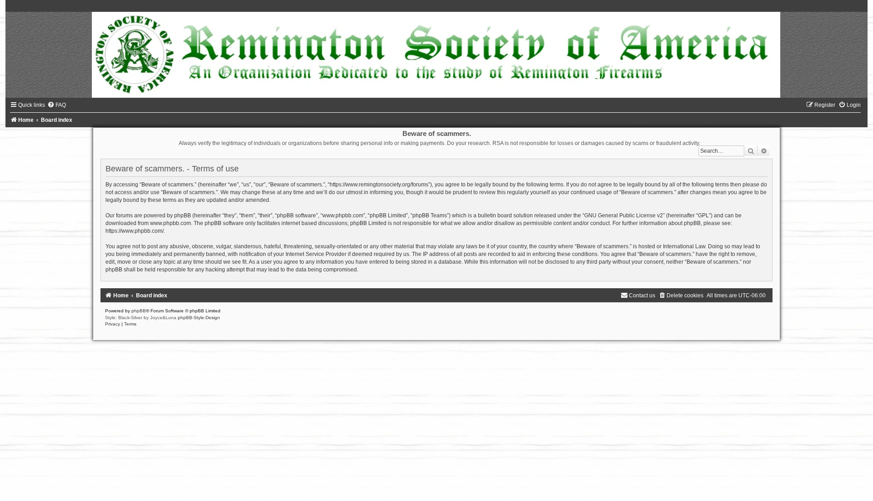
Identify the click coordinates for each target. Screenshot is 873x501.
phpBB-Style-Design (199, 317)
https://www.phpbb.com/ (134, 231)
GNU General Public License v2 (623, 215)
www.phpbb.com (170, 223)
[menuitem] (56, 105)
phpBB (138, 310)
